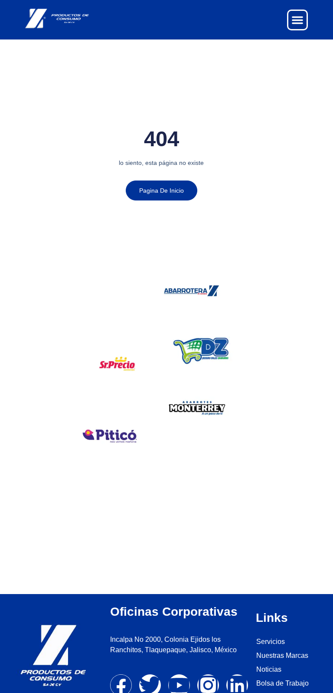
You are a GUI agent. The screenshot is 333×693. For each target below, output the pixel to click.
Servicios (270, 641)
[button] (297, 20)
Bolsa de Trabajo (282, 683)
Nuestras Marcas (282, 655)
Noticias (268, 669)
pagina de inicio (161, 190)
